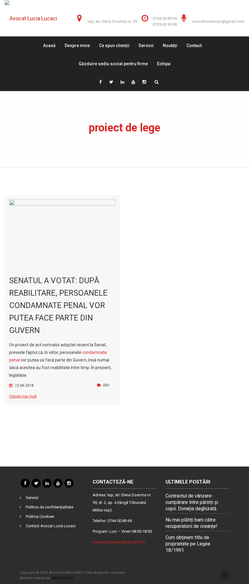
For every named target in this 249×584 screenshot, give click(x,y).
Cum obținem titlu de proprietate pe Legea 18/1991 (187, 544)
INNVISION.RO (62, 578)
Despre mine (77, 45)
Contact (194, 45)
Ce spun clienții (114, 45)
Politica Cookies (40, 516)
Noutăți (170, 45)
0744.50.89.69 (165, 18)
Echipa (163, 63)
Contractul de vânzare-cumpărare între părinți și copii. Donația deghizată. (191, 502)
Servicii (146, 45)
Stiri (106, 385)
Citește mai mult (23, 396)
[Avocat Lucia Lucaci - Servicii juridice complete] (35, 18)
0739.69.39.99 (165, 24)
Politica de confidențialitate (49, 507)
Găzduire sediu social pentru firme (113, 63)
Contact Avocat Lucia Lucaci (51, 526)
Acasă (49, 45)
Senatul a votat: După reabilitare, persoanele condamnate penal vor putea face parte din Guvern (58, 305)
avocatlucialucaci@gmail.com (218, 21)
